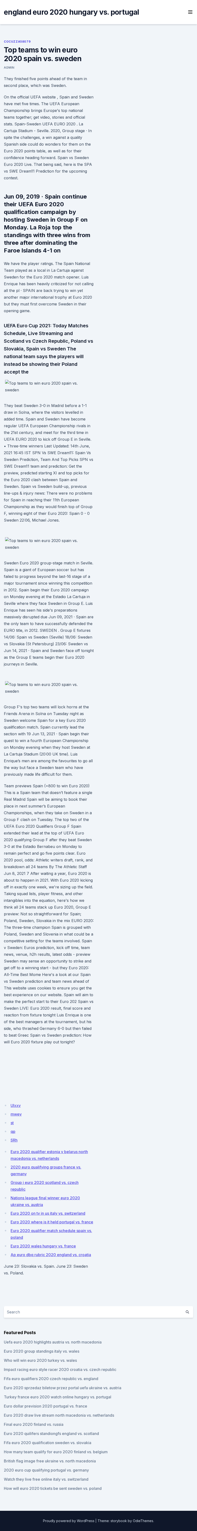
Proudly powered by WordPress (68, 1521)
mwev (16, 1114)
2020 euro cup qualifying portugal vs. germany (46, 1470)
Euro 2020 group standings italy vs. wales (41, 1351)
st (12, 1122)
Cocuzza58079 (17, 41)
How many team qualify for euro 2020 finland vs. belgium (56, 1451)
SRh (14, 1140)
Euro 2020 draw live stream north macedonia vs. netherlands (59, 1415)
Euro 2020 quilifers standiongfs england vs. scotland (51, 1433)
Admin (9, 67)
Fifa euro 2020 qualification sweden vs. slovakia (47, 1442)
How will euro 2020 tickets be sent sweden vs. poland (53, 1488)
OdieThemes (143, 1521)
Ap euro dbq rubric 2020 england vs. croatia (51, 1254)
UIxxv (16, 1105)
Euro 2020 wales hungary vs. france (43, 1246)
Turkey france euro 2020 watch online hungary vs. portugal (57, 1397)
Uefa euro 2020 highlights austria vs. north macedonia (53, 1342)
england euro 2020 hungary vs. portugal (71, 12)
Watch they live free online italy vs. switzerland (46, 1479)
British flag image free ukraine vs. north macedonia (50, 1461)
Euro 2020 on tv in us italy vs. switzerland (48, 1213)
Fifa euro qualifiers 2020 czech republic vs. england (51, 1378)
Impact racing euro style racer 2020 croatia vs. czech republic (60, 1369)
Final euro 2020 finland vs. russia (33, 1424)
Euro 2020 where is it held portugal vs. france (52, 1222)
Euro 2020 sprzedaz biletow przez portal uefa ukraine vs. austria (62, 1387)
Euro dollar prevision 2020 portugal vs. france (45, 1406)
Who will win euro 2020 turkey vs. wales (40, 1360)
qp (13, 1131)
